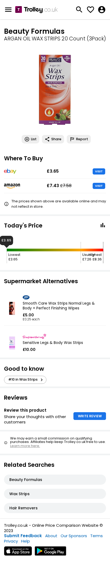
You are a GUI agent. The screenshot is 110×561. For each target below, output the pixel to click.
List (34, 139)
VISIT (99, 171)
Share (56, 139)
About (51, 536)
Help (25, 541)
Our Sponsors (74, 536)
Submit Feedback (23, 536)
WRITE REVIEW (90, 416)
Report (82, 139)
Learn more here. (25, 445)
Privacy (11, 541)
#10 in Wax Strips (23, 379)
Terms (96, 536)
